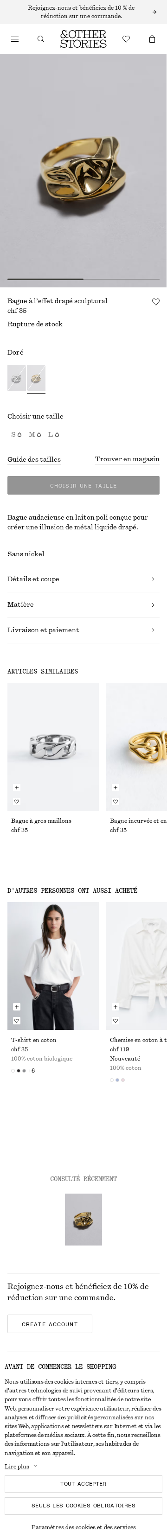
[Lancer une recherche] (41, 39)
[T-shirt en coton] (53, 966)
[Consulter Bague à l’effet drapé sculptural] (83, 1220)
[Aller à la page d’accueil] (83, 39)
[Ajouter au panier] (16, 787)
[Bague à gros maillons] (53, 747)
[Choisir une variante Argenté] (16, 379)
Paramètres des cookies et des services (84, 1527)
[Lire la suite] (83, 12)
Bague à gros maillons (41, 821)
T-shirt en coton (34, 1040)
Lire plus (17, 1466)
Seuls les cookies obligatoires (83, 1505)
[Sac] (152, 39)
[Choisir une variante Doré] (36, 379)
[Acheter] (15, 39)
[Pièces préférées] (126, 39)
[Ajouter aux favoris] (156, 301)
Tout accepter (83, 1484)
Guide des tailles (34, 460)
